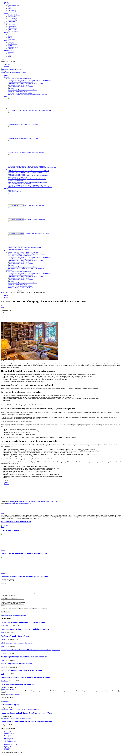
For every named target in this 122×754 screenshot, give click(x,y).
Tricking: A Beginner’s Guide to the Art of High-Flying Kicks (23, 670)
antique (6, 482)
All (9, 94)
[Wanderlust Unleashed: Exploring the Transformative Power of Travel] (28, 171)
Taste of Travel (12, 29)
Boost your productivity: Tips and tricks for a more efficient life (24, 657)
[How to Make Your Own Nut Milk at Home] (18, 85)
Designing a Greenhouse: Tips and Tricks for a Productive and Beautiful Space (30, 110)
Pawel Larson (4, 625)
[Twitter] (10, 316)
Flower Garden (12, 16)
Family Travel (12, 26)
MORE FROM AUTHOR (23, 522)
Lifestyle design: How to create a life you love (17, 643)
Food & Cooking (13, 44)
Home (2, 292)
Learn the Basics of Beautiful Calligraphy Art (17, 684)
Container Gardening (14, 15)
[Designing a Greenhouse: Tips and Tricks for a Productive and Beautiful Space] (16, 108)
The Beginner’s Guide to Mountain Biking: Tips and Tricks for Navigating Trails (30, 650)
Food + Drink (12, 10)
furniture (6, 484)
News (6, 2)
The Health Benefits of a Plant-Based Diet (20, 93)
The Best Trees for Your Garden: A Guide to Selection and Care (26, 152)
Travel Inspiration (13, 31)
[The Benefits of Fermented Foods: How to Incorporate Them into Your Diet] (19, 78)
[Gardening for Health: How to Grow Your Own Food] (16, 122)
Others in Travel (12, 28)
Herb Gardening (12, 20)
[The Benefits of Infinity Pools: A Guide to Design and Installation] (16, 164)
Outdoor (10, 48)
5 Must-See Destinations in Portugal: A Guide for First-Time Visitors (27, 179)
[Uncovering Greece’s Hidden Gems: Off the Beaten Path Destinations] (15, 180)
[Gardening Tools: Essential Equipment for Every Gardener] (16, 136)
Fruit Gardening (12, 18)
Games (10, 45)
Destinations (11, 24)
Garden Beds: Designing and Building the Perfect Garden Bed (23, 622)
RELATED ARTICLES (8, 522)
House (6, 32)
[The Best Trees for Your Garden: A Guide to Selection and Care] (16, 150)
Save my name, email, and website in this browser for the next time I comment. (25, 608)
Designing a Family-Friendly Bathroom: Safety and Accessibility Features (28, 233)
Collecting (11, 42)
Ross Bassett (4, 681)
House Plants (11, 21)
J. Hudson (3, 653)
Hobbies (6, 40)
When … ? (11, 55)
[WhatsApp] (23, 316)
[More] (29, 316)
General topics (8, 50)
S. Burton (3, 639)
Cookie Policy (8, 746)
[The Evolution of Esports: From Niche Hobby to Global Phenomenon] (23, 252)
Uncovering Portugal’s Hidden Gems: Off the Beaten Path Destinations (28, 175)
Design (10, 34)
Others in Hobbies (13, 47)
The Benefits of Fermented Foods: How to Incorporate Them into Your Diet (29, 80)
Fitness (10, 8)
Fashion (10, 7)
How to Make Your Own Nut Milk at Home (20, 86)
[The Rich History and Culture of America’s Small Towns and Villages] (19, 183)
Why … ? (10, 56)
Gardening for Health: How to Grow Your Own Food (23, 124)
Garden (6, 13)
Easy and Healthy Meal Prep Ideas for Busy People (22, 90)
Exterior (10, 36)
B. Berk (3, 667)
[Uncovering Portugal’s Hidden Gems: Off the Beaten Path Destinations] (16, 174)
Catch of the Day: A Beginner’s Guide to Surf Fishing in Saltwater (25, 629)
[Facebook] (4, 316)
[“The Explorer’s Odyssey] (12, 190)
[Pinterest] (16, 316)
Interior (10, 37)
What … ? (11, 53)
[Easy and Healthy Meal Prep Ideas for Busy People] (11, 88)
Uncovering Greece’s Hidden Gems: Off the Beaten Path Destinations (27, 182)
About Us (7, 64)
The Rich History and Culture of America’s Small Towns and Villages (27, 185)
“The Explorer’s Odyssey (15, 191)
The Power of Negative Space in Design (15, 636)
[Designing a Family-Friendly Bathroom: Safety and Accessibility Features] (16, 232)
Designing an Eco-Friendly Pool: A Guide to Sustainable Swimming (25, 677)
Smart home (11, 39)
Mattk (2, 632)
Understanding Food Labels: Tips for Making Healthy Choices (25, 83)
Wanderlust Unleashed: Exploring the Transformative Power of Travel (27, 172)
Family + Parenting (13, 5)
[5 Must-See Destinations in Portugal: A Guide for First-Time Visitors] (17, 177)
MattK (2, 307)
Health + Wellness (13, 12)
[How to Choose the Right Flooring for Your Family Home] (16, 246)
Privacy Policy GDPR (10, 744)
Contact (6, 66)
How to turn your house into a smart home (16, 663)
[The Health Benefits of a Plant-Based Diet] (17, 91)
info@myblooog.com (13, 694)
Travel (6, 23)
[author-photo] (5, 512)
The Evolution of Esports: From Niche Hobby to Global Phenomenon (27, 254)
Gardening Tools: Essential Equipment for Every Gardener (24, 138)
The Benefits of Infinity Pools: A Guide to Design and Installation (26, 166)
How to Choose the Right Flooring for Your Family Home (24, 247)
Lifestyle (6, 4)
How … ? (10, 52)
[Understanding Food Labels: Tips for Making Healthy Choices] (20, 82)
